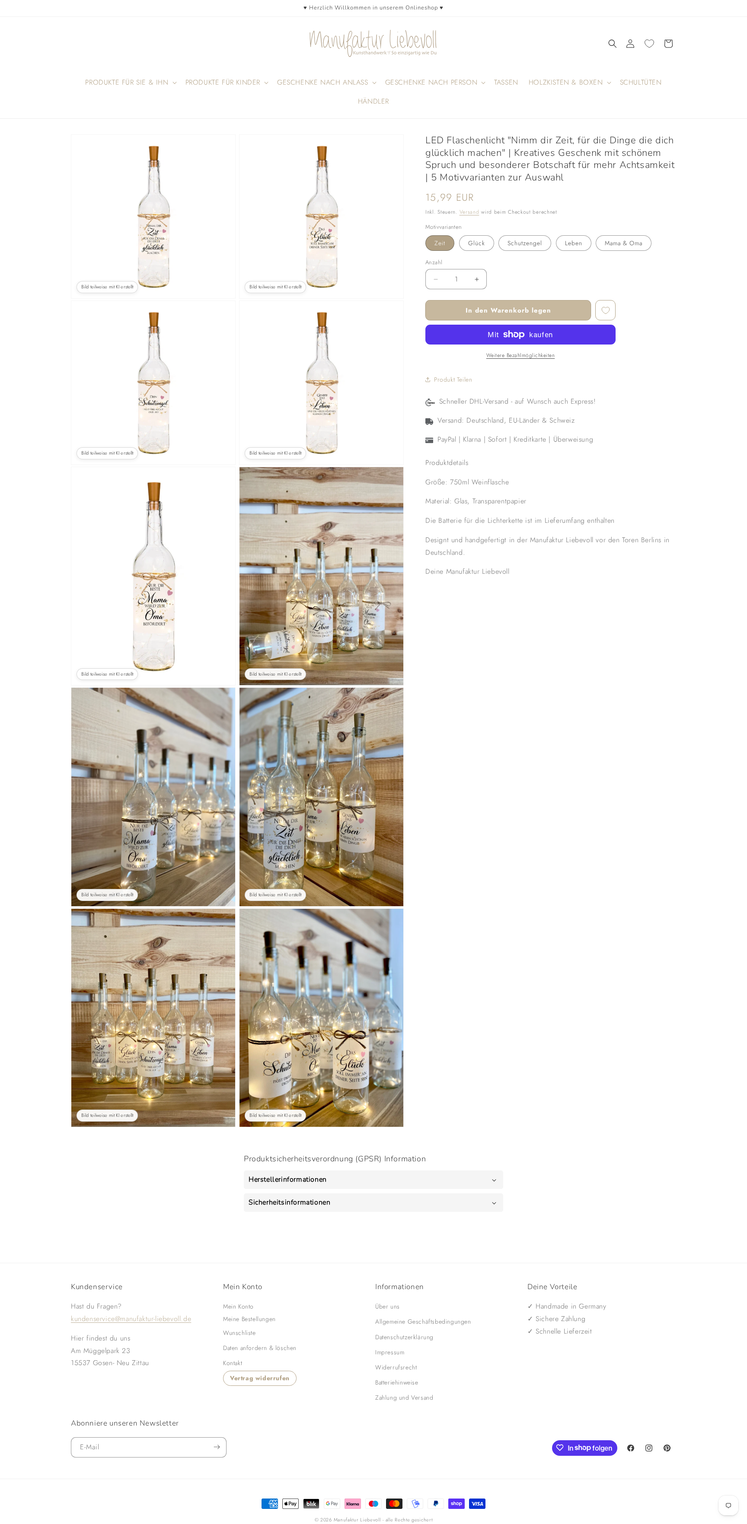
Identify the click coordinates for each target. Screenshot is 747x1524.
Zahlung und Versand (404, 1397)
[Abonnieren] (216, 1447)
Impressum (389, 1352)
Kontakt (232, 1363)
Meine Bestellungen (249, 1319)
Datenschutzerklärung (404, 1337)
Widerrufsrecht (396, 1367)
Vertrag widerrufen (260, 1378)
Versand (469, 212)
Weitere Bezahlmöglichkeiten (520, 355)
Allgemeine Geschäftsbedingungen (423, 1321)
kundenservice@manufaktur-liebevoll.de (131, 1319)
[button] (612, 43)
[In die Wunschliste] (605, 310)
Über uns (387, 1306)
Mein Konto (238, 1306)
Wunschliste (239, 1332)
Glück (476, 243)
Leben (573, 243)
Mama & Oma (623, 243)
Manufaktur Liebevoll (357, 1519)
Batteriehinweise (396, 1382)
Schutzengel (525, 243)
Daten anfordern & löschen (260, 1348)
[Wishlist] (649, 43)
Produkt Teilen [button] (453, 379)
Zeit (439, 243)
